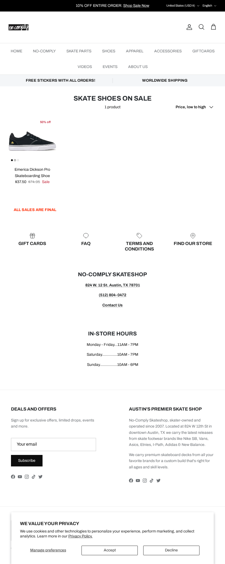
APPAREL (135, 51)
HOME (16, 51)
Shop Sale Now (136, 6)
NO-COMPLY (44, 51)
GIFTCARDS (203, 51)
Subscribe (26, 460)
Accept (110, 550)
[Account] (188, 27)
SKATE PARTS (78, 51)
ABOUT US (138, 67)
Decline (171, 550)
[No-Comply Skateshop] (18, 27)
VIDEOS (85, 67)
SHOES (108, 51)
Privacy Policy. (80, 536)
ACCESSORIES (168, 51)
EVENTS (110, 67)
